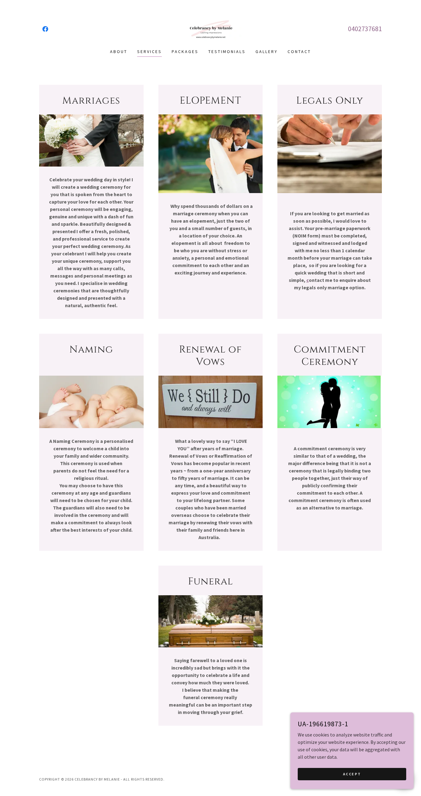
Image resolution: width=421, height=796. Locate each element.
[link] (45, 29)
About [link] (118, 51)
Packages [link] (185, 51)
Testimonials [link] (227, 51)
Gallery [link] (266, 51)
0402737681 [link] (365, 28)
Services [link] (149, 51)
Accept (352, 774)
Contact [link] (299, 51)
